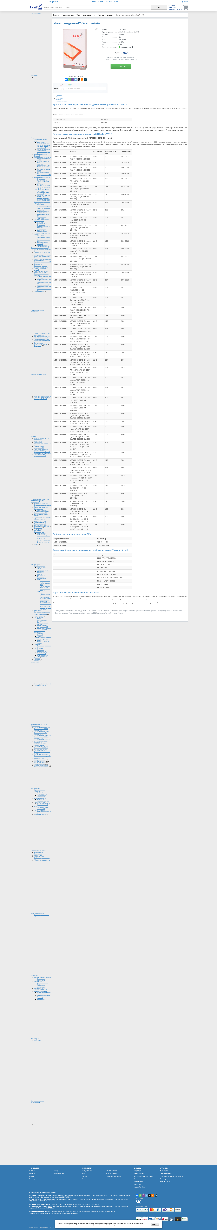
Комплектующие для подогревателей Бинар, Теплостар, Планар (43, 199)
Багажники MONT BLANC (41, 991)
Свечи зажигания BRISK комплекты (41, 729)
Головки (39, 579)
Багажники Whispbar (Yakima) (42, 977)
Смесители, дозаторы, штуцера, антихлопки (41, 266)
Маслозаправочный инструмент (39, 631)
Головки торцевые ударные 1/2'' (45, 587)
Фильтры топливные (39, 760)
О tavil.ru (32, 1171)
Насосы (40, 635)
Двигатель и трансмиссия (41, 650)
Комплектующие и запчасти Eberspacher (43, 214)
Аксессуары (38, 852)
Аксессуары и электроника (41, 526)
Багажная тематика (40, 513)
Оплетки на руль (40, 521)
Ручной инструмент (39, 566)
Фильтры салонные (39, 764)
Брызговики (37, 530)
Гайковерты (41, 575)
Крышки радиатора (43, 800)
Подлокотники (38, 528)
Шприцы (40, 636)
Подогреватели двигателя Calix (42, 179)
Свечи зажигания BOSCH (42, 739)
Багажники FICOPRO (40, 989)
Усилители (38, 442)
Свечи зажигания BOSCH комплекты (41, 741)
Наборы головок (38, 616)
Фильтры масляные (39, 762)
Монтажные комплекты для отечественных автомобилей (43, 146)
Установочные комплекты (41, 979)
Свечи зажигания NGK (41, 731)
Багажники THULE (39, 981)
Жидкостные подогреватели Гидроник (44, 206)
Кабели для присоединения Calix (43, 185)
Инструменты (39, 856)
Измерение (37, 659)
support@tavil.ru (139, 1187)
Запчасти (38, 855)
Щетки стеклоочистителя (41, 766)
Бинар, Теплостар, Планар (41, 189)
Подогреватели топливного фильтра (43, 225)
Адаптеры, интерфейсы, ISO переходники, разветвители (42, 452)
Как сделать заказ (87, 1171)
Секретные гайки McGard (42, 397)
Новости (32, 1173)
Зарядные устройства (41, 507)
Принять (155, 1224)
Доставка (84, 1176)
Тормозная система (43, 655)
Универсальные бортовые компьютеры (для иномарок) (42, 340)
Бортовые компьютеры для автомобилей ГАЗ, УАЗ (42, 337)
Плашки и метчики (43, 641)
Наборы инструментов (40, 614)
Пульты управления (43, 211)
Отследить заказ (111, 1171)
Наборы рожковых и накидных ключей (42, 626)
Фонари (36, 544)
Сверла (39, 643)
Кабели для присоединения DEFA (43, 164)
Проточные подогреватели (41, 228)
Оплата (84, 1173)
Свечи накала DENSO (41, 747)
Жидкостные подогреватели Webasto (43, 237)
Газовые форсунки (43, 284)
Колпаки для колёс (40, 522)
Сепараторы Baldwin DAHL (42, 684)
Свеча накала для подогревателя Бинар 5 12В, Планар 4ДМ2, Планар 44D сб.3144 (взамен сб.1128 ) (83, 1211)
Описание (59, 95)
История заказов (111, 1173)
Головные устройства (41, 438)
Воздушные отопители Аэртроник (43, 209)
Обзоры (56, 1171)
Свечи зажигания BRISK (42, 727)
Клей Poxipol (38, 1040)
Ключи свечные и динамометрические (45, 604)
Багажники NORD (39, 988)
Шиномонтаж (38, 610)
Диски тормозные (42, 805)
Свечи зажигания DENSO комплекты (41, 737)
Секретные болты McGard (42, 396)
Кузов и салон (41, 654)
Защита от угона (38, 509)
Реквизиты (32, 1176)
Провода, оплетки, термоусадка (39, 447)
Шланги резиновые (40, 272)
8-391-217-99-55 (112, 2)
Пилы (39, 640)
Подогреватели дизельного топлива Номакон (41, 220)
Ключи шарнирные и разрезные (45, 608)
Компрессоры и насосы (40, 525)
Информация (53, 2)
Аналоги (58, 99)
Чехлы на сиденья (39, 532)
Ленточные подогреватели (42, 223)
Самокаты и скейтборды (42, 860)
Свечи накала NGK (40, 749)
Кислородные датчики (40, 814)
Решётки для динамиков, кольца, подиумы (41, 449)
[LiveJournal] (85, 79)
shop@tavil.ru (138, 1181)
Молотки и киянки (42, 570)
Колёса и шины (42, 652)
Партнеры (32, 1179)
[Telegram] (75, 79)
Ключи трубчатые (45, 606)
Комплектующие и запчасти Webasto (43, 246)
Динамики (38, 439)
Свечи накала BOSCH (41, 746)
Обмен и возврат (87, 1179)
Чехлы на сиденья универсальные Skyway (44, 540)
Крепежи (40, 998)
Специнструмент (39, 648)
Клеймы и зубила (42, 639)
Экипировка (38, 853)
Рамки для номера (40, 523)
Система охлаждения (40, 798)
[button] (96, 29)
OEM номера (59, 98)
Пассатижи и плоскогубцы (41, 577)
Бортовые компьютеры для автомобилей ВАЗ (42, 334)
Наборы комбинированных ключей (42, 620)
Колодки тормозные (44, 803)
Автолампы (39, 758)
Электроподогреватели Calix (42, 177)
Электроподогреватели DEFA (42, 157)
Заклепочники (41, 567)
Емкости (40, 633)
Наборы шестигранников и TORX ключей (44, 629)
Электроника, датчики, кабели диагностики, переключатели (42, 256)
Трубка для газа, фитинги (42, 271)
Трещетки (40, 574)
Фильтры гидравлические (41, 765)
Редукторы (38, 264)
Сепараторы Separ (40, 685)
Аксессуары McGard (40, 399)
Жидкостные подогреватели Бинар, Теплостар (43, 192)
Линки (40, 792)
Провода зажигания (39, 810)
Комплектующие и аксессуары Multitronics (40, 344)
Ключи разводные (45, 598)
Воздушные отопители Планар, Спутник (43, 195)
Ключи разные (44, 597)
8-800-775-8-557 (98, 2)
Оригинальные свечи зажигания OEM (40, 744)
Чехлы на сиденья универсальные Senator (43, 536)
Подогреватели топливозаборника (42, 231)
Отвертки (40, 572)
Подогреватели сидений (41, 511)
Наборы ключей (38, 617)
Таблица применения (62, 97)
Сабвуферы (38, 441)
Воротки (39, 568)
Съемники (37, 644)
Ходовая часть (42, 656)
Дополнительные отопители (41, 217)
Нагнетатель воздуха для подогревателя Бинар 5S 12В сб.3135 (78, 1204)
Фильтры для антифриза (41, 754)
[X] (79, 79)
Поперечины (41, 999)
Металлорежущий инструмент (42, 637)
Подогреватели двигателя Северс (43, 143)
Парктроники (37, 346)
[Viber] (72, 79)
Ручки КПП (37, 529)
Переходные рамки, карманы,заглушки (40, 455)
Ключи (38, 591)
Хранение (36, 660)
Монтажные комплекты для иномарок (43, 149)
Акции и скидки (59, 1173)
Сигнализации (41, 510)
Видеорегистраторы (41, 503)
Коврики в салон (39, 519)
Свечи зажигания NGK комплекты (40, 733)
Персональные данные (113, 1176)
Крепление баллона (39, 291)
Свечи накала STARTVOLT (42, 750)
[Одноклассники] (82, 79)
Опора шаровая (42, 794)
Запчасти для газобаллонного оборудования (42, 259)
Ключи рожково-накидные (44, 600)
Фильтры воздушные (40, 761)
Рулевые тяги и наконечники (41, 796)
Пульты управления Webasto (42, 243)
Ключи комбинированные (45, 594)
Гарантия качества (61, 101)
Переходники (41, 571)
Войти (186, 2)
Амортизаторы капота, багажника (43, 808)
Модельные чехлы (43, 542)
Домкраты (37, 658)
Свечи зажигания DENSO (42, 735)
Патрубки (40, 799)
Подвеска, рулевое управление (39, 790)
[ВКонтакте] (66, 79)
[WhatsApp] (69, 79)
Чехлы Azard (41, 533)
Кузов (35, 806)
